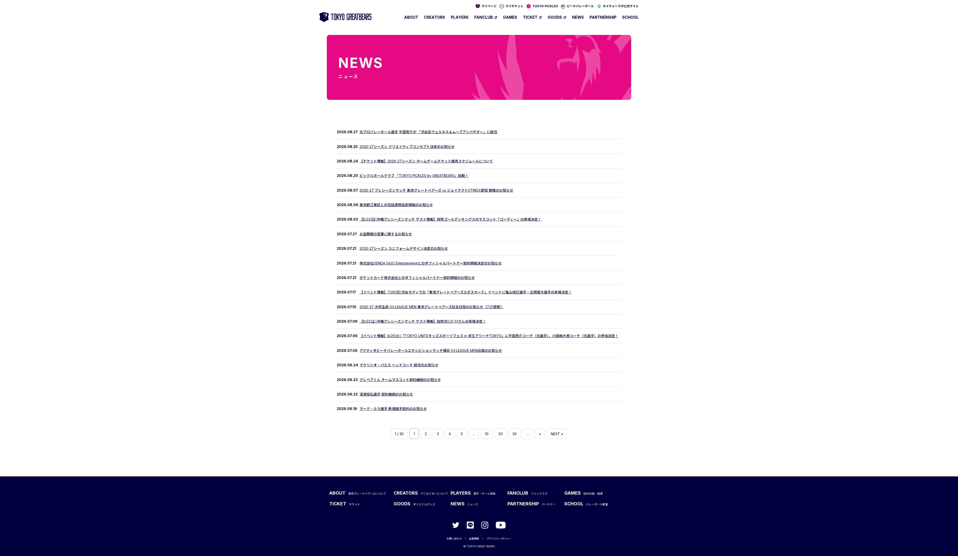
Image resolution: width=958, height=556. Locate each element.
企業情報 (474, 538)
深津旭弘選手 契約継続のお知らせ (386, 394)
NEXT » (557, 434)
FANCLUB (483, 17)
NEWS (578, 17)
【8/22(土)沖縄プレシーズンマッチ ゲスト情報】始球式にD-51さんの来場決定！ (422, 321)
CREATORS (434, 17)
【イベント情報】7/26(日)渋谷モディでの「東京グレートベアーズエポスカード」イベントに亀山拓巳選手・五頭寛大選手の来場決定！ (465, 292)
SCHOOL (630, 17)
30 (514, 434)
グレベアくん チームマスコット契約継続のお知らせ (400, 380)
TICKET (530, 17)
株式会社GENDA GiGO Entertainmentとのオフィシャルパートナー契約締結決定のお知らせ (430, 263)
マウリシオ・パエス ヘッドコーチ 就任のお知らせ (398, 365)
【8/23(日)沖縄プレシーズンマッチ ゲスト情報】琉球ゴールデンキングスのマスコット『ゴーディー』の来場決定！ (450, 219)
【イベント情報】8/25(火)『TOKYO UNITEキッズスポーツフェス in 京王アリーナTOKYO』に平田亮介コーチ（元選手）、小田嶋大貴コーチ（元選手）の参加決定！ (488, 336)
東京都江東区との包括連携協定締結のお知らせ (396, 205)
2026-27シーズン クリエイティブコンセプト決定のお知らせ (407, 146)
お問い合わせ (454, 538)
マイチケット (514, 6)
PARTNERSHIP (603, 17)
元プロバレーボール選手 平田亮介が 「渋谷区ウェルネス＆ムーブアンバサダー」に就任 (428, 132)
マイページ (488, 6)
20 (500, 434)
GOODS (555, 17)
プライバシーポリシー (498, 538)
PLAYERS (460, 17)
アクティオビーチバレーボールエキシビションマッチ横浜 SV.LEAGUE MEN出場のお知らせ (430, 350)
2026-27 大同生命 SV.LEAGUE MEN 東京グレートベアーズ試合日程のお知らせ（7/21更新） (431, 307)
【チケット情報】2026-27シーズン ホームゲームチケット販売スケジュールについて (426, 161)
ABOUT (411, 17)
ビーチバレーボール (580, 6)
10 (486, 434)
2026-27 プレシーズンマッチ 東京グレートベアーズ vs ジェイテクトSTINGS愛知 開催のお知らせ (436, 190)
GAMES (510, 17)
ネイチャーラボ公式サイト (621, 6)
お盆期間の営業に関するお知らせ (385, 234)
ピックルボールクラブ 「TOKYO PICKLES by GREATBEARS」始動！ (414, 175)
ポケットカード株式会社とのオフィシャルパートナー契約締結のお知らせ (417, 278)
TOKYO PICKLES (545, 6)
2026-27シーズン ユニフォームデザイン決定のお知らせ (403, 248)
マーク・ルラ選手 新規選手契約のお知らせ (393, 409)
